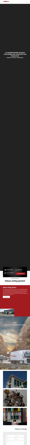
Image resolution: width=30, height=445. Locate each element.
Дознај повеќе (6, 297)
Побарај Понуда (20, 273)
